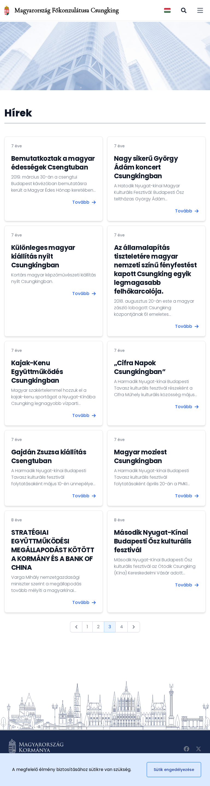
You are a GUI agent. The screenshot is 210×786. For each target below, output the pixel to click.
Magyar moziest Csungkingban (140, 456)
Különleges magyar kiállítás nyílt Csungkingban (43, 256)
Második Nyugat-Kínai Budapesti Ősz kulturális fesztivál (152, 541)
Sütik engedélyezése (174, 769)
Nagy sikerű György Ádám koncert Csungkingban (146, 167)
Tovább (80, 202)
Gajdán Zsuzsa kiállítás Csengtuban (48, 456)
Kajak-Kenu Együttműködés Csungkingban (37, 371)
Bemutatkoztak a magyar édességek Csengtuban (53, 163)
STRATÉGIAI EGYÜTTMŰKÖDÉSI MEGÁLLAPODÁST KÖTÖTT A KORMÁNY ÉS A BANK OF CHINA (52, 550)
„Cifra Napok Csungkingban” (139, 367)
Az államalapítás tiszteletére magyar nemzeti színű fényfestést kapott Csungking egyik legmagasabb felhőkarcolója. (155, 269)
